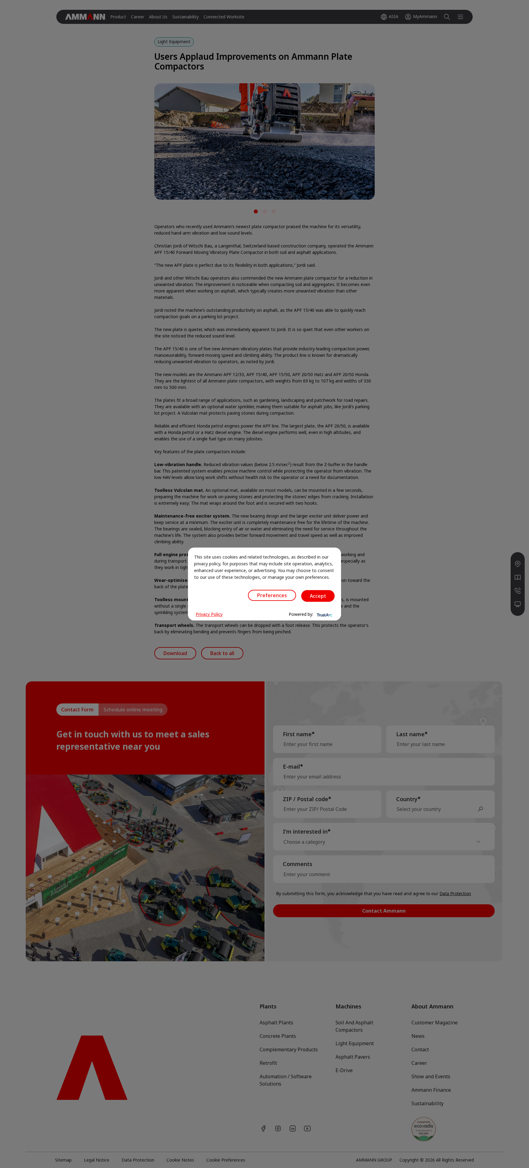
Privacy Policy (209, 614)
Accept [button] (318, 596)
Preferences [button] (272, 595)
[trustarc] (324, 614)
